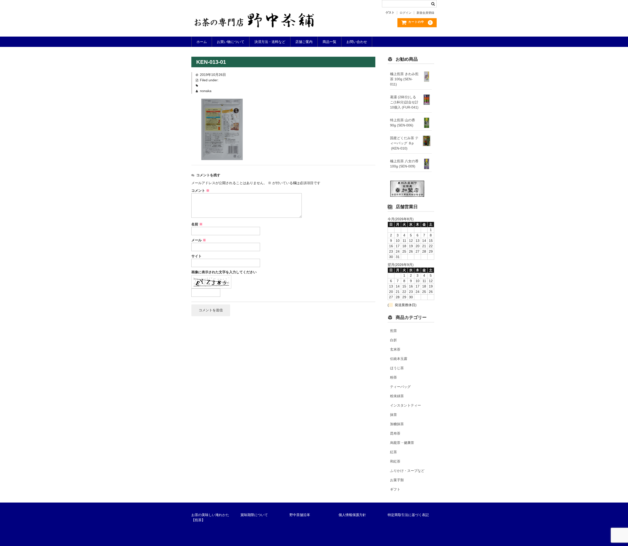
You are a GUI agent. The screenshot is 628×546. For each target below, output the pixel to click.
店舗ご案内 (304, 42)
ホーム (201, 42)
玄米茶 (395, 349)
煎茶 (393, 331)
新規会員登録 (425, 12)
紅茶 (393, 452)
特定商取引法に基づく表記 (408, 515)
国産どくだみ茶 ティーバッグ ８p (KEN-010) (404, 143)
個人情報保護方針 (352, 515)
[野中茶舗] (254, 23)
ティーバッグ (400, 387)
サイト (196, 256)
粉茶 (393, 377)
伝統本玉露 (398, 359)
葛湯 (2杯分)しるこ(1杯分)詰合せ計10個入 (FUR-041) (404, 102)
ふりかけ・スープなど (407, 471)
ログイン (405, 12)
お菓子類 (397, 480)
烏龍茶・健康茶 (402, 443)
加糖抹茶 (397, 424)
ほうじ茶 (397, 368)
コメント (200, 190)
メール (198, 240)
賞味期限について (254, 515)
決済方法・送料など (269, 42)
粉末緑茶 (397, 396)
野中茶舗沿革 (299, 515)
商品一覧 (329, 42)
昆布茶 (395, 433)
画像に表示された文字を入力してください (224, 272)
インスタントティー (405, 405)
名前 (197, 224)
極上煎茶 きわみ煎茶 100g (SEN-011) (404, 79)
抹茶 (393, 415)
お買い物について (230, 42)
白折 (393, 340)
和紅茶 (395, 461)
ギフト (395, 489)
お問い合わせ (356, 42)
